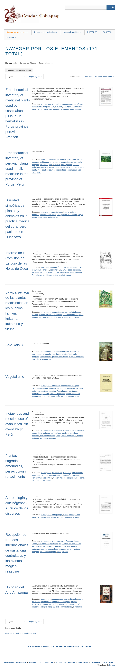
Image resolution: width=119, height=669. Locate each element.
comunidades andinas (40, 270)
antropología (54, 159)
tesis (39, 173)
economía (77, 270)
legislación (47, 273)
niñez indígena (45, 357)
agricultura (45, 267)
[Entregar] (113, 7)
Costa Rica (74, 352)
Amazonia (44, 159)
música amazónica (48, 391)
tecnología (47, 481)
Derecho (69, 541)
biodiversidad (46, 104)
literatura (35, 604)
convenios (61, 541)
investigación (68, 107)
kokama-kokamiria (46, 315)
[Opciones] (109, 7)
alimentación (55, 267)
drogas (69, 270)
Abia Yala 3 (14, 345)
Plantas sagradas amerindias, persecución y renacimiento (16, 466)
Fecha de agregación (103, 76)
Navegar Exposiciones (72, 32)
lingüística (44, 167)
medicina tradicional (40, 109)
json (21, 633)
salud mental (37, 481)
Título (85, 76)
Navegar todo (11, 63)
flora (52, 107)
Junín (74, 212)
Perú (50, 109)
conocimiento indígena (41, 107)
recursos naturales (57, 394)
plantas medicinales (61, 109)
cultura (63, 270)
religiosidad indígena (46, 217)
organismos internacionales (71, 273)
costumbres (54, 270)
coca (81, 267)
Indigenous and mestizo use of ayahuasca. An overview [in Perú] (17, 423)
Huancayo (67, 212)
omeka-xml (28, 633)
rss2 (35, 633)
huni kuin (58, 107)
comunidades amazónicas (72, 104)
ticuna (71, 317)
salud (72, 109)
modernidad (67, 354)
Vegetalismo (14, 377)
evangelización (49, 354)
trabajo (68, 275)
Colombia (67, 473)
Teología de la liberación (41, 359)
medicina (78, 107)
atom (7, 633)
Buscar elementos (46, 63)
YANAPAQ (107, 32)
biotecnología (77, 159)
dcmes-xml (14, 633)
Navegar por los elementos (17, 32)
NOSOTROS (92, 32)
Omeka (112, 665)
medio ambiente (72, 167)
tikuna (76, 317)
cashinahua (57, 104)
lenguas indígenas (67, 388)
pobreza (56, 275)
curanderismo (56, 212)
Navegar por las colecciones (45, 32)
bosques (35, 162)
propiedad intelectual (61, 546)
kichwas (35, 315)
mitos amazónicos (47, 604)
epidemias (44, 165)
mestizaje (35, 436)
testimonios (77, 607)
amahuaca (56, 599)
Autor (91, 76)
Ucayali (78, 109)
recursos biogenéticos (57, 170)
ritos (65, 396)
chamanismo (57, 431)
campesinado (72, 267)
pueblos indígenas (76, 357)
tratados (65, 552)
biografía (73, 599)
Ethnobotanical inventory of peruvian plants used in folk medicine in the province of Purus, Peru (17, 168)
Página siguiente (35, 77)
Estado (34, 544)
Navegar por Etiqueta (27, 63)
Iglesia (59, 354)
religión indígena (38, 396)
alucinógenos (46, 386)
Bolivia (63, 267)
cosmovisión (46, 212)
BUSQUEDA (11, 38)
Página (10, 77)
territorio (71, 396)
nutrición (56, 273)
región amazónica (74, 170)
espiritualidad (37, 354)
